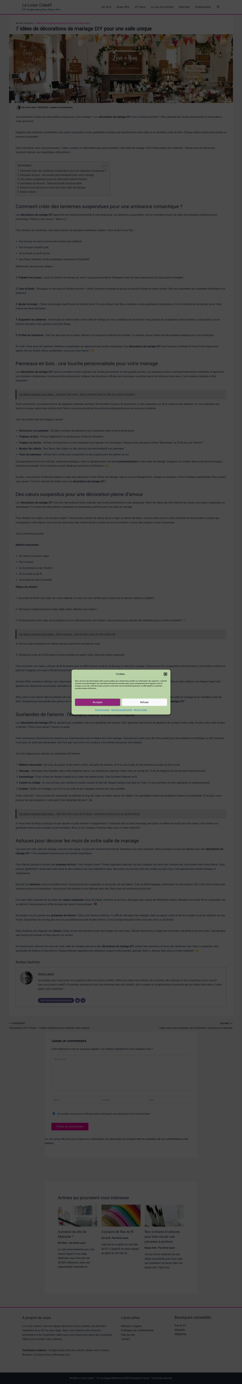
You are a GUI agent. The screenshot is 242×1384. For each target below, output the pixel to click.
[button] (165, 674)
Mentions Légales (140, 710)
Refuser (144, 702)
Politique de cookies (102, 710)
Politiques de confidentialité (121, 710)
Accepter (98, 702)
